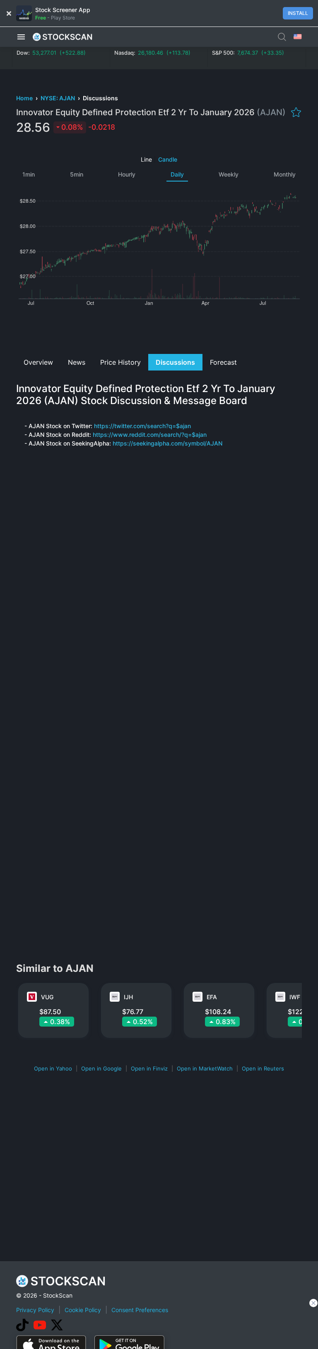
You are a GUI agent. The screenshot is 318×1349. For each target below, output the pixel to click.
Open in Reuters (263, 1068)
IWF (294, 996)
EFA (212, 996)
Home (25, 98)
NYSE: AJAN (58, 98)
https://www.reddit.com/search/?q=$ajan (150, 434)
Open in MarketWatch (205, 1068)
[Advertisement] (159, 329)
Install (298, 13)
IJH (128, 996)
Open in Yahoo (53, 1068)
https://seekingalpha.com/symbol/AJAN (167, 443)
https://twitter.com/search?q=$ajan (142, 425)
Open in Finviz (149, 1068)
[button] (21, 36)
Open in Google (101, 1068)
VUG (47, 996)
